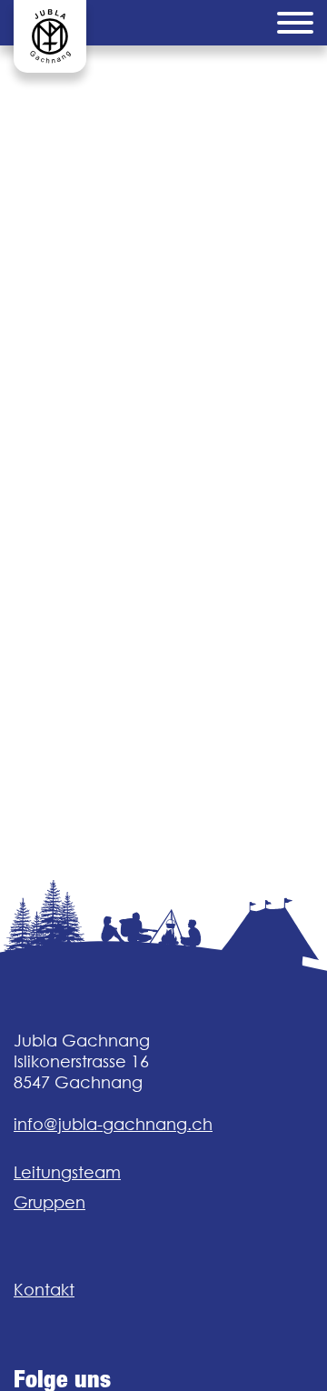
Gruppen (49, 1202)
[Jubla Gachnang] (50, 36)
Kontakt (44, 1289)
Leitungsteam (67, 1172)
